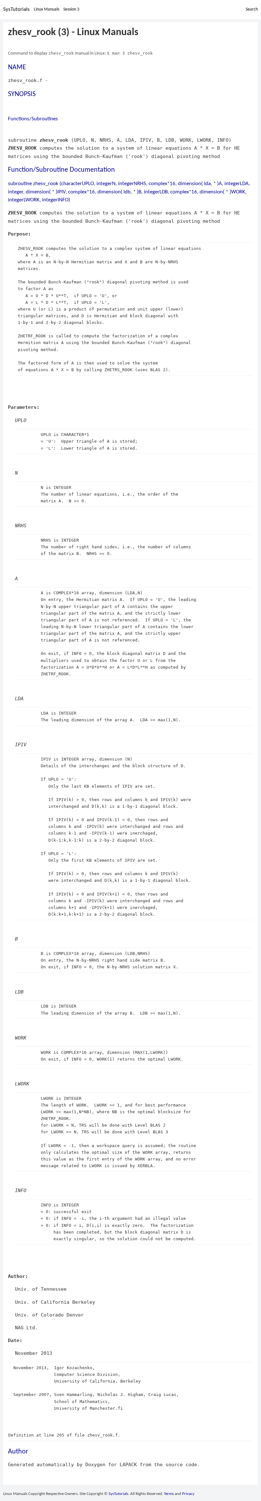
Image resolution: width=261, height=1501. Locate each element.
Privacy (188, 1494)
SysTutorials (16, 9)
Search (252, 9)
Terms (169, 1494)
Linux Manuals (46, 9)
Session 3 (71, 9)
